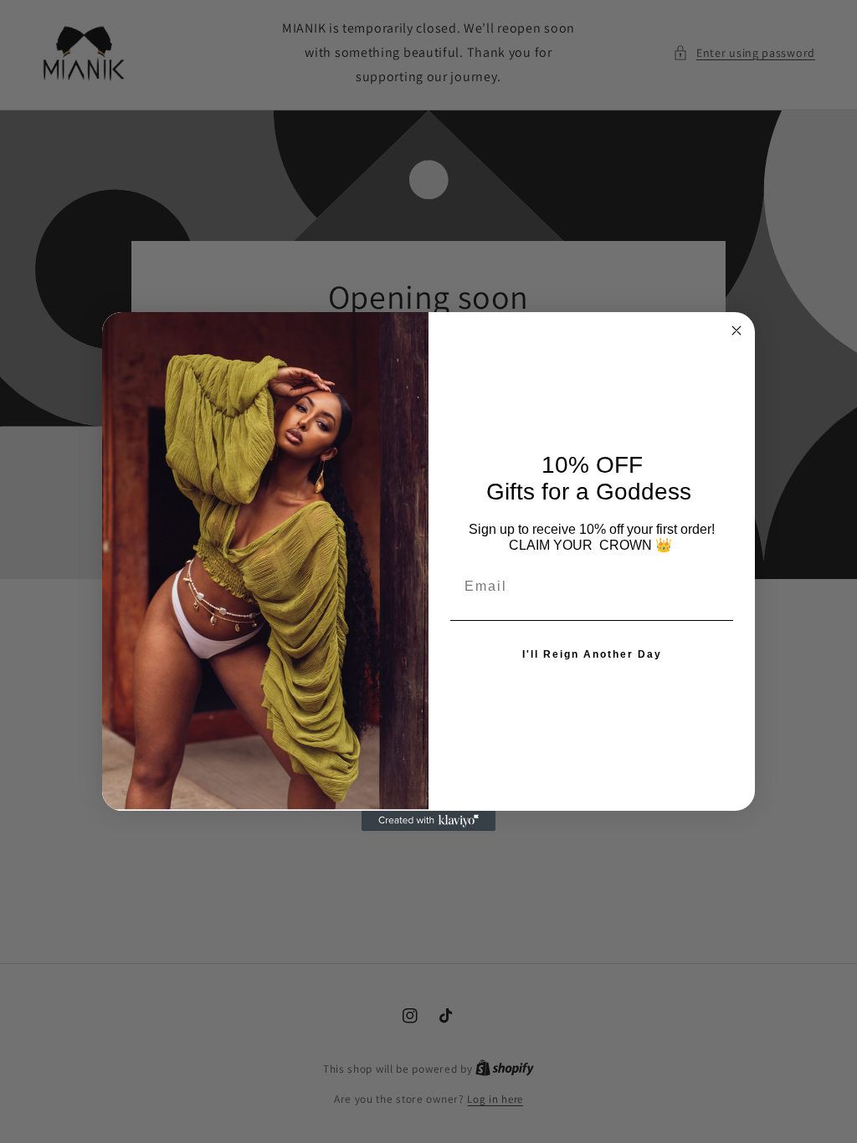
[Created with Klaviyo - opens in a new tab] (428, 821)
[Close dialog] (736, 330)
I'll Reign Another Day (592, 654)
